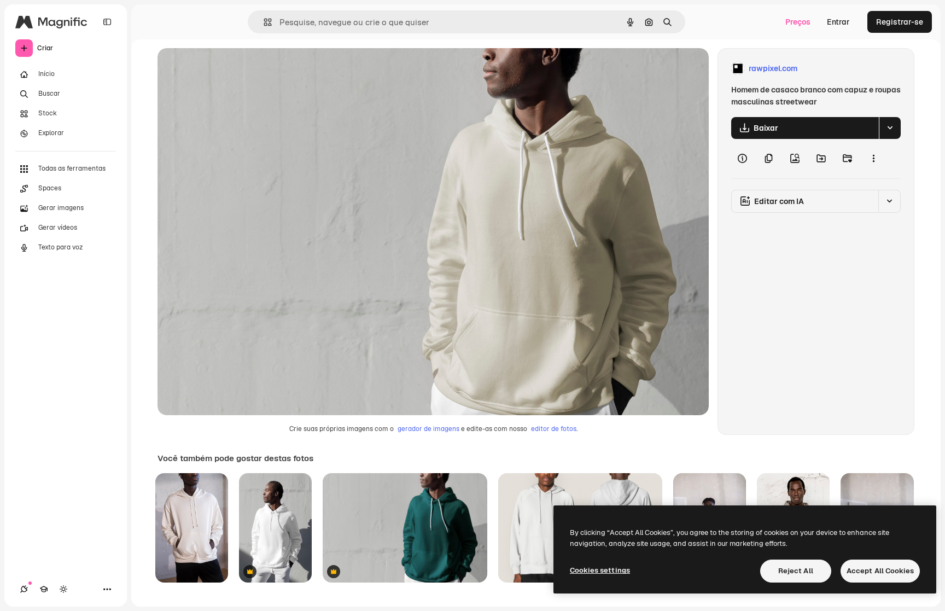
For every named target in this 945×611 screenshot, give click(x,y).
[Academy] (43, 589)
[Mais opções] (873, 159)
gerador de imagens (428, 428)
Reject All (795, 570)
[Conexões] (24, 589)
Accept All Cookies (880, 570)
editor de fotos (553, 428)
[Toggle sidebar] (107, 22)
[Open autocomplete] (263, 22)
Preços (797, 22)
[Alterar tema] (63, 589)
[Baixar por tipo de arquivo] (890, 128)
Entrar (838, 22)
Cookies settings (600, 570)
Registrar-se (899, 22)
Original (227, 68)
